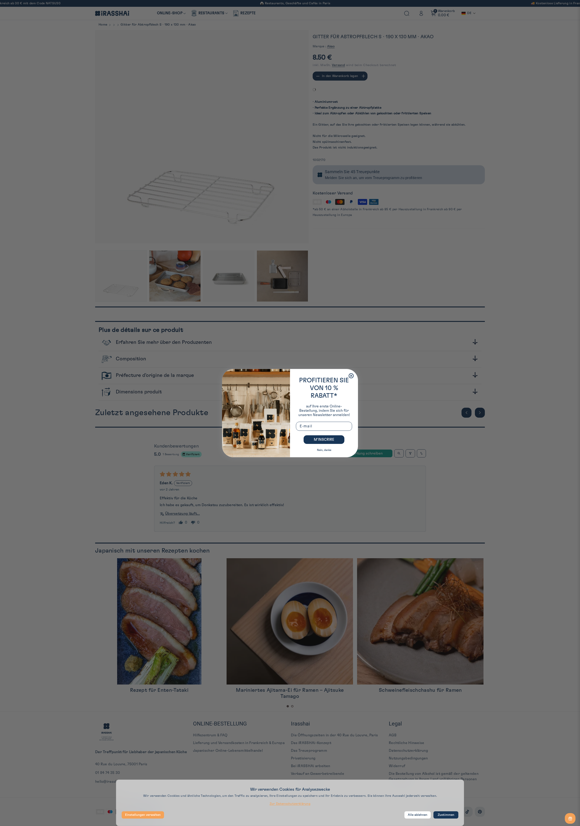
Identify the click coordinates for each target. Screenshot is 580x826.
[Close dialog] (351, 375)
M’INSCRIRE (324, 439)
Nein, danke (324, 450)
